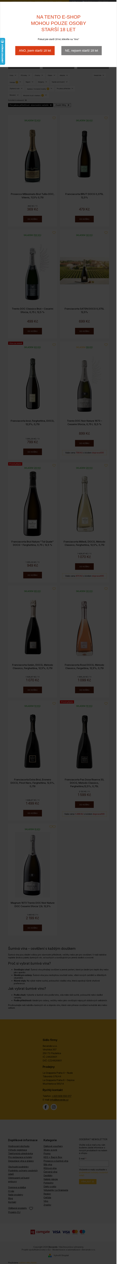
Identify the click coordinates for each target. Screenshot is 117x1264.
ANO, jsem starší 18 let (35, 50)
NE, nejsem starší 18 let (81, 50)
